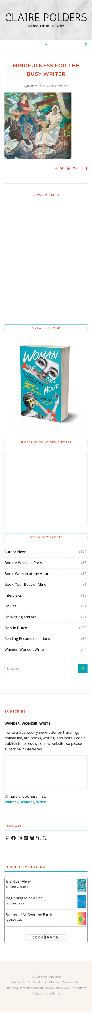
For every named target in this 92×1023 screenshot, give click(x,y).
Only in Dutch (15, 627)
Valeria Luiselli (16, 903)
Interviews (13, 595)
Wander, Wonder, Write (24, 649)
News (50, 988)
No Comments (60, 86)
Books (32, 982)
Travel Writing (72, 982)
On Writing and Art (20, 616)
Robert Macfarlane (18, 886)
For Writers (78, 988)
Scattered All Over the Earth (29, 914)
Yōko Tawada (15, 920)
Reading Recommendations (27, 638)
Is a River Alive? (18, 881)
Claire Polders (46, 17)
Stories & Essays (49, 982)
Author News (15, 551)
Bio (24, 982)
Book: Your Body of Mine (25, 584)
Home (16, 982)
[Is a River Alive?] (81, 885)
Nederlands (53, 993)
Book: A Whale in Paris (23, 562)
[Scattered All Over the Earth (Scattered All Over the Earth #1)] (81, 919)
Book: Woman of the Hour (26, 573)
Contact (38, 993)
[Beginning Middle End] (81, 901)
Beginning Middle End (24, 898)
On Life (10, 606)
